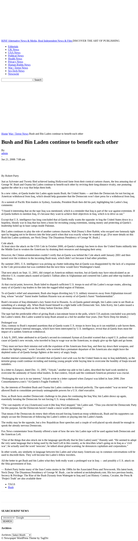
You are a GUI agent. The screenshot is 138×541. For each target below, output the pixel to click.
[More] (55, 164)
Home (4, 133)
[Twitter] (19, 164)
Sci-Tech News (16, 70)
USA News (14, 52)
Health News (15, 58)
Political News (16, 55)
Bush (11, 487)
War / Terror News (18, 67)
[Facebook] (6, 164)
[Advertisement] (69, 107)
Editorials (13, 46)
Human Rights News (19, 64)
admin (4, 153)
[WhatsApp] (43, 164)
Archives (6, 534)
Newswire (13, 73)
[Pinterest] (31, 164)
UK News (13, 49)
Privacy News (15, 61)
